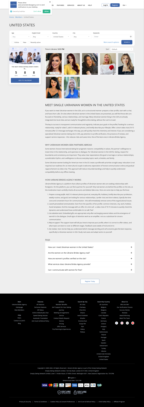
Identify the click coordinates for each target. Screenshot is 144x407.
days (16, 75)
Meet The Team (125, 318)
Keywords (96, 33)
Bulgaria (103, 310)
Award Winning (125, 315)
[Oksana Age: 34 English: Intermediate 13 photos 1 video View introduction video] (126, 63)
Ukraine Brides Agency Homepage (19, 306)
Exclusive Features (40, 307)
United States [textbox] (58, 37)
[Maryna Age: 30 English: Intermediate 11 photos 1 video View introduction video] (90, 63)
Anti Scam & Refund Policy (86, 402)
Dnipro (82, 313)
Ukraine (103, 351)
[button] (131, 36)
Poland (103, 335)
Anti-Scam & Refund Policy (40, 321)
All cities (82, 304)
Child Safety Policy (104, 402)
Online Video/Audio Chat (40, 313)
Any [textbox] (34, 37)
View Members (19, 310)
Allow (46, 11)
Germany (104, 321)
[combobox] (21, 36)
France (103, 318)
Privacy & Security (25, 402)
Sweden (103, 343)
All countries (104, 304)
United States (103, 359)
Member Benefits (61, 304)
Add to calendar (25, 80)
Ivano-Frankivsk (82, 315)
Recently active (36, 42)
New (24, 42)
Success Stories (125, 310)
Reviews (124, 313)
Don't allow (37, 11)
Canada (103, 313)
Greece (103, 324)
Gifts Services (61, 326)
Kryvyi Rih (82, 324)
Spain (104, 340)
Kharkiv (82, 318)
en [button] (124, 5)
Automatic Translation (40, 318)
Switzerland (103, 346)
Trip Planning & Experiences (61, 329)
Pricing (61, 324)
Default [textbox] (114, 49)
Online (16, 42)
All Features (40, 304)
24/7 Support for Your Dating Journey (61, 308)
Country (55, 33)
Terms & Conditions (40, 402)
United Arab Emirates (104, 354)
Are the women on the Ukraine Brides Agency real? (69, 253)
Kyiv (82, 326)
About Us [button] (81, 5)
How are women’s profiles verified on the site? (67, 258)
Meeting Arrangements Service (61, 314)
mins (33, 75)
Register (115, 5)
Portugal (103, 337)
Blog (19, 323)
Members (18, 17)
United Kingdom (103, 357)
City (74, 33)
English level (36, 33)
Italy (103, 329)
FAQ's (19, 318)
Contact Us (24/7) (19, 321)
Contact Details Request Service (61, 319)
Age (13, 33)
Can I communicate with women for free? (65, 270)
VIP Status (40, 310)
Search (127, 42)
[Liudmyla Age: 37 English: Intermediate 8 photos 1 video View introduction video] (53, 87)
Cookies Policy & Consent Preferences (62, 402)
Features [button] (60, 5)
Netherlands (104, 332)
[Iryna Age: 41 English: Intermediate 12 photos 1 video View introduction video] (71, 87)
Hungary (103, 326)
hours (25, 75)
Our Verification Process (125, 307)
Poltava (82, 332)
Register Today (90, 281)
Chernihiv (82, 310)
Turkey (103, 348)
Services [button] (70, 5)
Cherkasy (83, 307)
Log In (105, 5)
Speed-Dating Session (40, 315)
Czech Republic (104, 315)
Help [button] (90, 5)
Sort (107, 49)
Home (11, 17)
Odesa (82, 329)
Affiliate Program (119, 402)
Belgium (103, 307)
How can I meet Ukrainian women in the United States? (70, 247)
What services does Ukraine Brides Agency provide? (69, 264)
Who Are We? (124, 304)
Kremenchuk (82, 321)
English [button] (72, 378)
